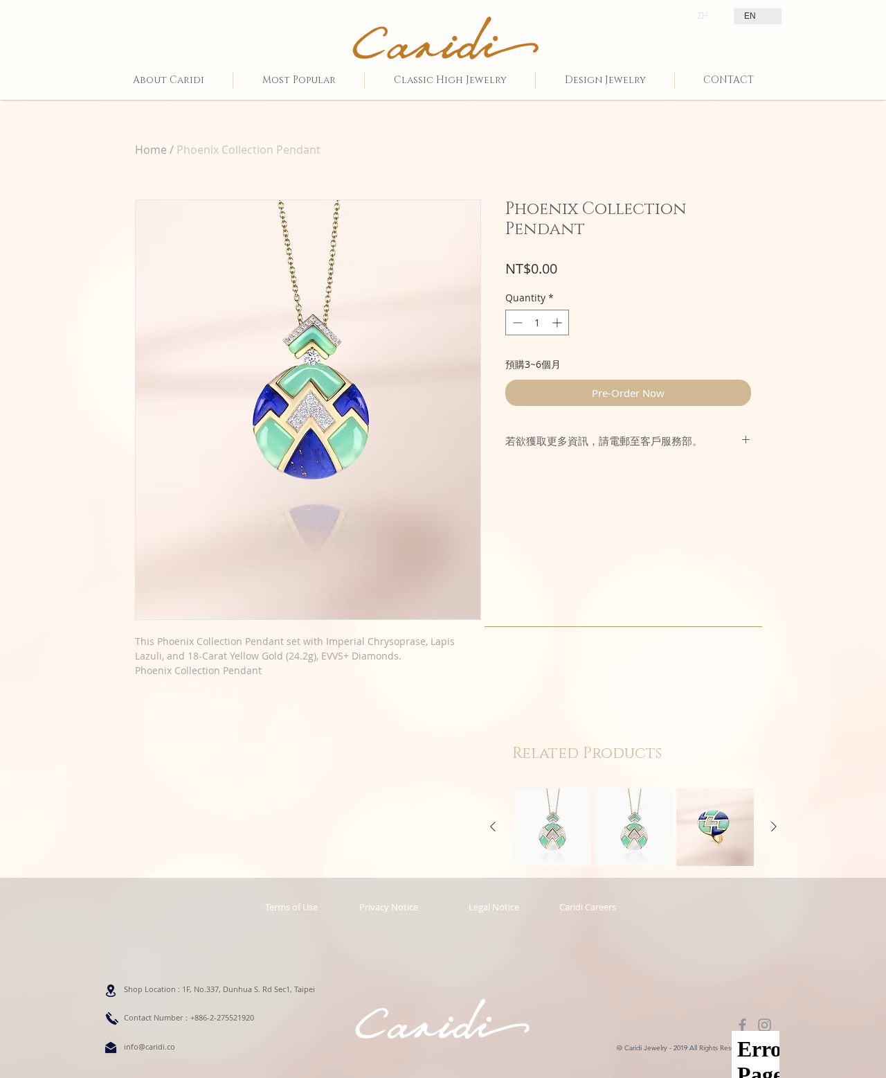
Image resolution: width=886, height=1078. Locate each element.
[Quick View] (551, 827)
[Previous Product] (493, 826)
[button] (493, 907)
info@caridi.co (149, 1046)
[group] (633, 827)
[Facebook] (742, 1025)
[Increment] (558, 322)
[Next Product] (774, 826)
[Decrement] (516, 322)
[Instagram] (764, 1025)
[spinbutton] (537, 322)
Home (151, 149)
